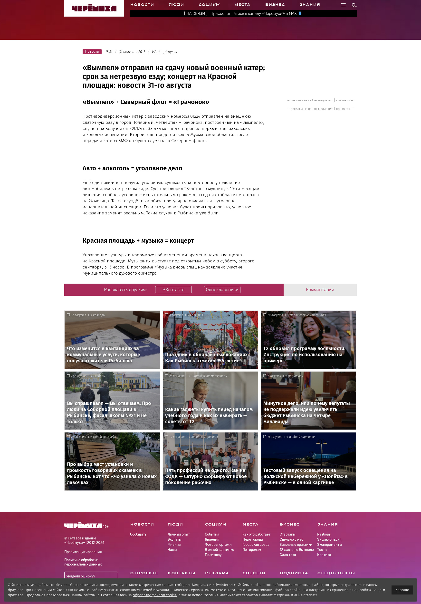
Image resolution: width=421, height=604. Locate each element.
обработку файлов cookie (155, 595)
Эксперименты (329, 545)
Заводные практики (205, 437)
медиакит (325, 100)
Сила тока (288, 555)
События (196, 315)
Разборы (99, 315)
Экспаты (175, 539)
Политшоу (295, 376)
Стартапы (288, 534)
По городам (251, 550)
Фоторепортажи (218, 545)
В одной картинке (302, 437)
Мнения (174, 545)
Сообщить (138, 535)
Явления (212, 539)
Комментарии (320, 289)
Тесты (322, 550)
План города (252, 539)
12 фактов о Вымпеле (297, 550)
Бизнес (275, 5)
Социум (209, 5)
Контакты (181, 573)
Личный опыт (179, 534)
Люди (176, 5)
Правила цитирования (83, 552)
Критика (324, 555)
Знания (309, 5)
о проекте (144, 573)
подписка (294, 573)
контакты (343, 100)
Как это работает (256, 534)
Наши (172, 550)
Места (242, 5)
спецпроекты (336, 573)
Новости (142, 5)
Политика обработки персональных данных (83, 562)
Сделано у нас (291, 539)
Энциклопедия (329, 539)
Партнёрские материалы (308, 315)
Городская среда (104, 437)
